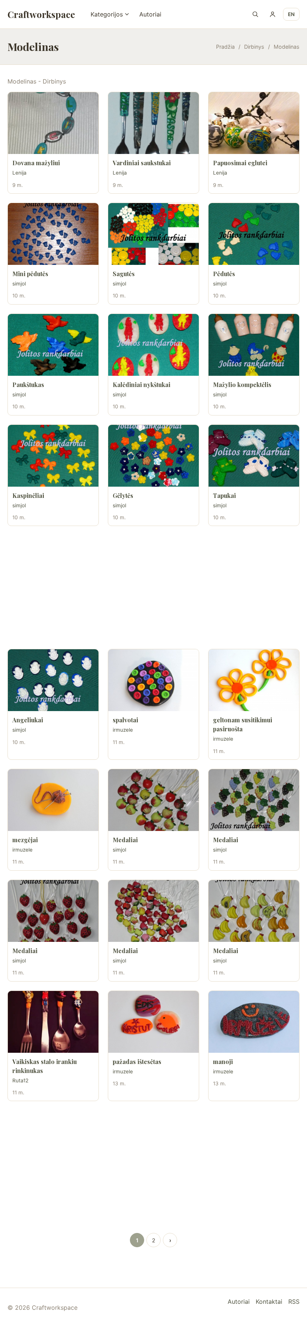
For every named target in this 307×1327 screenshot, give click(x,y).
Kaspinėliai (28, 495)
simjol (19, 284)
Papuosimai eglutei (240, 163)
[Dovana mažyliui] (53, 123)
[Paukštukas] (53, 345)
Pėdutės (224, 274)
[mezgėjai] (53, 800)
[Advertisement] (153, 587)
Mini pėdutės (30, 274)
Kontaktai (269, 1301)
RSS (294, 1301)
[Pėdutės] (254, 234)
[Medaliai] (153, 800)
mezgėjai (25, 840)
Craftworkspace (41, 14)
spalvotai (125, 720)
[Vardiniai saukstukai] (153, 123)
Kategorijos (107, 14)
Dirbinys (254, 46)
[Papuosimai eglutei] (254, 123)
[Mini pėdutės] (53, 234)
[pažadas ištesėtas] (153, 1022)
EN (291, 14)
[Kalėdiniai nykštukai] (153, 345)
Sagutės (124, 274)
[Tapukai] (254, 456)
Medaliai (125, 840)
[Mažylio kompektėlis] (254, 345)
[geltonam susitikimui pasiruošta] (254, 680)
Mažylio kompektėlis (242, 385)
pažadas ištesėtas (137, 1061)
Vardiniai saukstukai (142, 163)
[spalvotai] (153, 680)
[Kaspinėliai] (53, 456)
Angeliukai (27, 720)
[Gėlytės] (153, 456)
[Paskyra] (272, 14)
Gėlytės (123, 495)
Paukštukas (28, 385)
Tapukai (224, 495)
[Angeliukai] (53, 680)
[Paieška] (255, 14)
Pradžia (225, 46)
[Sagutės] (153, 234)
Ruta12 (20, 1080)
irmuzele (123, 730)
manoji (223, 1061)
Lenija (19, 173)
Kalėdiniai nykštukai (141, 385)
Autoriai (150, 14)
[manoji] (254, 1022)
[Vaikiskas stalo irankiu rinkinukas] (53, 1022)
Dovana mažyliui (36, 163)
